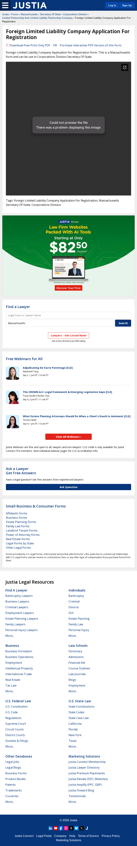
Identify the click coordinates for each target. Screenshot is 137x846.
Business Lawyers (17, 601)
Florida (73, 729)
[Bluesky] (76, 828)
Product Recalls (15, 779)
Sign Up (127, 5)
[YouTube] (56, 828)
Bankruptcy (76, 596)
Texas (72, 741)
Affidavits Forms (16, 513)
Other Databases (18, 756)
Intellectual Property (19, 668)
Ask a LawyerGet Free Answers (21, 470)
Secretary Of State (50, 14)
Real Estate (12, 680)
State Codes (76, 712)
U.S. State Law (79, 701)
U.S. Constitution (16, 706)
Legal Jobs (12, 762)
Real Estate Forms (18, 539)
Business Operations (19, 657)
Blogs (72, 680)
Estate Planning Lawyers (21, 619)
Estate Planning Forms (21, 522)
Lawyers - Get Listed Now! (68, 335)
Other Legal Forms (18, 548)
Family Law (75, 624)
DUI (71, 613)
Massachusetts (29, 14)
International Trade (18, 674)
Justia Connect (24, 835)
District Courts (15, 735)
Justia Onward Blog (81, 790)
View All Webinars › (68, 436)
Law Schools (78, 645)
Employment (13, 663)
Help (72, 835)
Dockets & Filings (16, 741)
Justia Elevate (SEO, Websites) (88, 779)
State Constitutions (81, 706)
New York (75, 735)
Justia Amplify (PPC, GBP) (85, 785)
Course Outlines (79, 668)
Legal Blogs (13, 767)
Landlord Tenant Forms (21, 530)
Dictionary (75, 651)
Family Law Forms (17, 526)
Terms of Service (88, 835)
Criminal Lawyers (16, 607)
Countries (12, 796)
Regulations (13, 718)
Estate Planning (79, 619)
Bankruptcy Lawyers (19, 596)
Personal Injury (78, 630)
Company (60, 835)
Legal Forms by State (20, 543)
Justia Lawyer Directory (84, 767)
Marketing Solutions (84, 756)
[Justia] (30, 5)
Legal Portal (44, 835)
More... (9, 636)
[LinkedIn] (50, 828)
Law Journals (77, 674)
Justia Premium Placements (86, 773)
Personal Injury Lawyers (21, 630)
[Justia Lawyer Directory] (87, 828)
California (75, 724)
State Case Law (78, 718)
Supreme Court (15, 724)
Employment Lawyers (19, 613)
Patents (10, 785)
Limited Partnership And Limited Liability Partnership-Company (37, 17)
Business (12, 645)
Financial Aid (76, 663)
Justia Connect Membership (87, 762)
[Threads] (71, 828)
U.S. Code (11, 712)
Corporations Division (75, 14)
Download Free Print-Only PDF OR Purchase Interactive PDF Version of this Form (65, 45)
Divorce (73, 607)
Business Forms (16, 518)
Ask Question (68, 487)
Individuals (76, 590)
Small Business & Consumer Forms (36, 506)
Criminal (74, 601)
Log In (112, 5)
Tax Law (10, 685)
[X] (81, 828)
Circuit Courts (14, 729)
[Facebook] (61, 828)
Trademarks (13, 790)
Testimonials (77, 796)
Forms (14, 14)
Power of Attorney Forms (23, 535)
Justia (5, 14)
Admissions (76, 657)
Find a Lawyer (18, 306)
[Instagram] (66, 828)
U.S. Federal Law (18, 701)
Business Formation (18, 651)
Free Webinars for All (24, 359)
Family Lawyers (15, 624)
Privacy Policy (111, 835)
